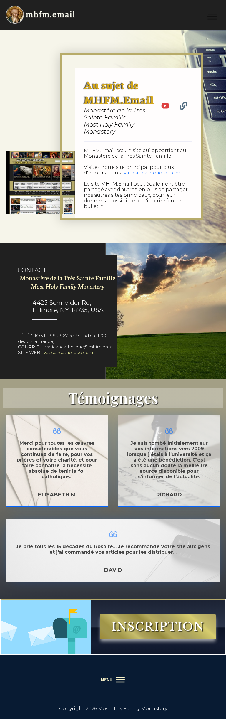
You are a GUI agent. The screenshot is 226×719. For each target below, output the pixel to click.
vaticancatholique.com (152, 173)
